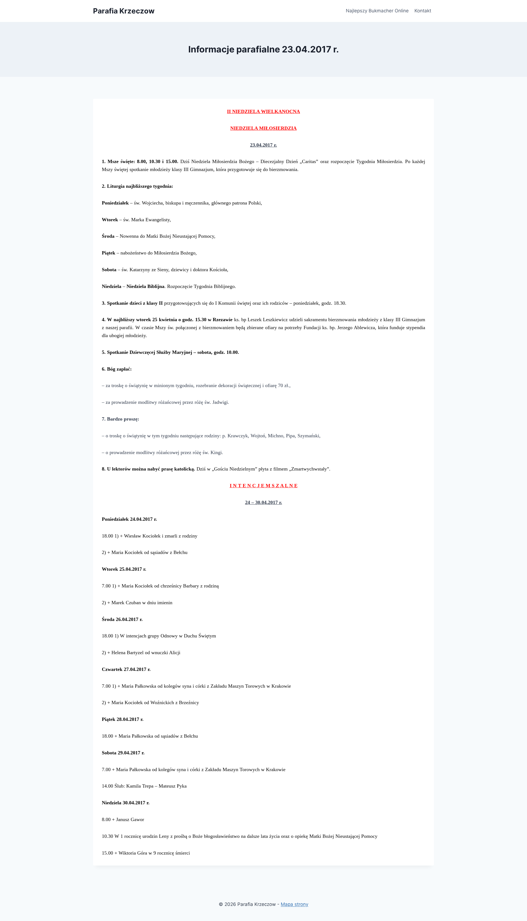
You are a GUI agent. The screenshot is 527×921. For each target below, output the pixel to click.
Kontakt (422, 10)
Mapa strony (294, 904)
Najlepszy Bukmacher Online (377, 10)
